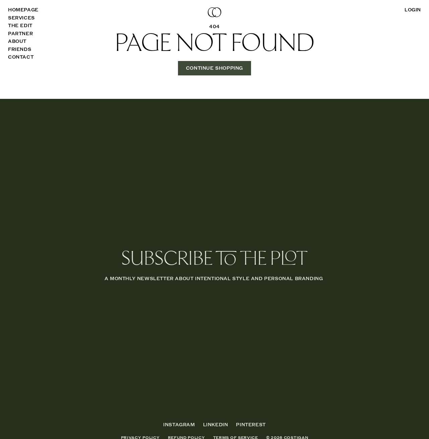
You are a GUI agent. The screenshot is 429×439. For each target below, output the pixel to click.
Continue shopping (214, 68)
